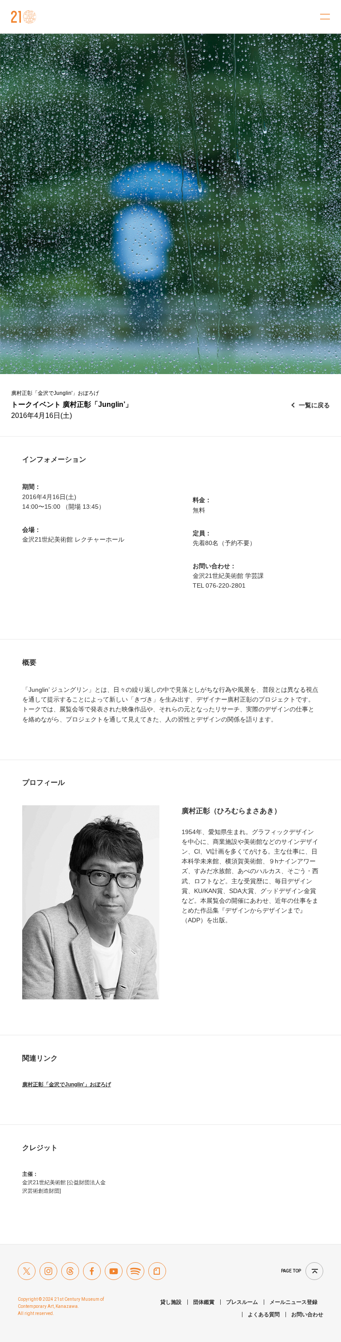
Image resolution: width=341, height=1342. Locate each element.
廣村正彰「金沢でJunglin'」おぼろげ (66, 1084)
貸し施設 (171, 1302)
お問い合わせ (307, 1314)
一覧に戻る (314, 405)
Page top (291, 1270)
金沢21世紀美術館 (23, 16)
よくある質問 (264, 1314)
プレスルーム (242, 1302)
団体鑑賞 (203, 1302)
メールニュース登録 (293, 1302)
